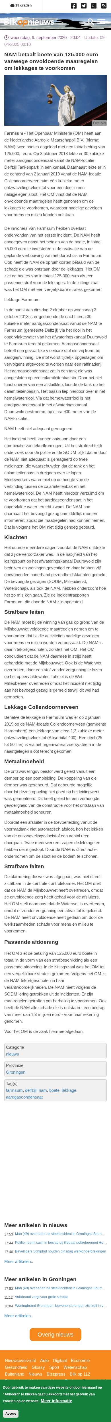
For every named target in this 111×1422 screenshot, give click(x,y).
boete (54, 1090)
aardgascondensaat (24, 1097)
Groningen (15, 1072)
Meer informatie (56, 1400)
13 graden (23, 5)
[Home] (29, 22)
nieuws (12, 1054)
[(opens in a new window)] (75, 7)
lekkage (69, 1090)
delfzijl (30, 1090)
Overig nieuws (55, 1334)
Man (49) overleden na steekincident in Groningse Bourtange (62, 1234)
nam (43, 1090)
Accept (10, 1413)
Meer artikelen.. (18, 1261)
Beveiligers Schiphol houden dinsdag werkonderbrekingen (60, 1251)
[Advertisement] (55, 1141)
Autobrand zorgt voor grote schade (41, 1297)
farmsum (14, 1090)
